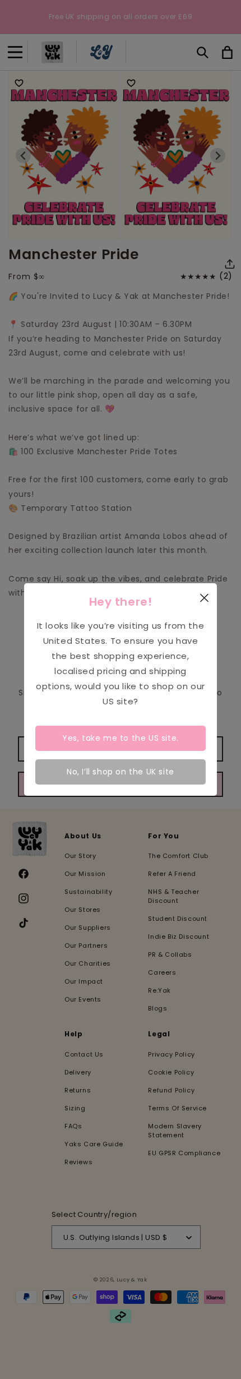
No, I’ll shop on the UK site (120, 771)
